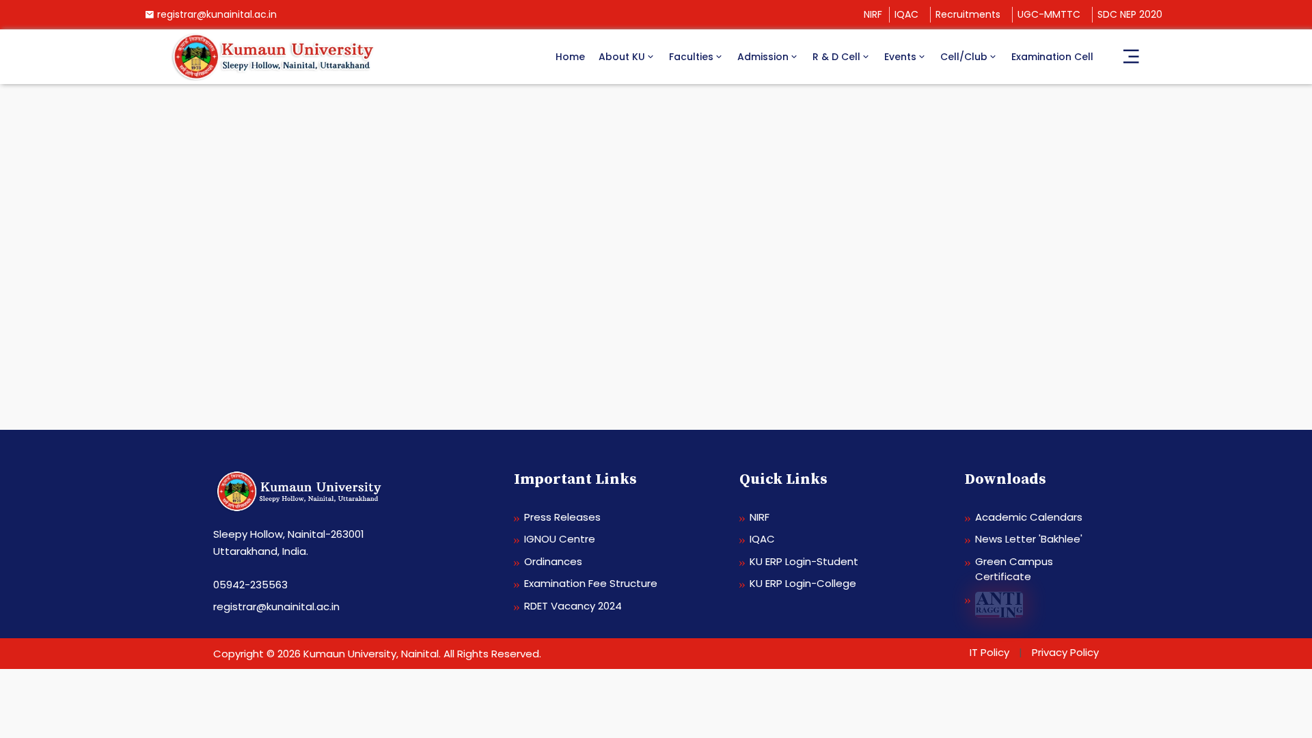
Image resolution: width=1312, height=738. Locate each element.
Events (900, 57)
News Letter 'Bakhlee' (1028, 539)
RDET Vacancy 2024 (573, 606)
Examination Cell (1052, 57)
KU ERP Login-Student (804, 561)
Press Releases (562, 517)
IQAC (906, 14)
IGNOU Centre (559, 539)
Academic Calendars (1028, 517)
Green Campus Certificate (1014, 569)
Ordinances (553, 561)
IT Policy (989, 652)
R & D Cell (836, 57)
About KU (622, 57)
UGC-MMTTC (1048, 14)
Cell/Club (963, 57)
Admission (763, 57)
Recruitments (967, 14)
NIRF (873, 14)
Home (570, 57)
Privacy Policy (1065, 652)
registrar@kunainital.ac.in (217, 14)
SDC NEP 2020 (1129, 14)
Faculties (691, 57)
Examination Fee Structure (590, 583)
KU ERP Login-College (803, 583)
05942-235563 (250, 584)
